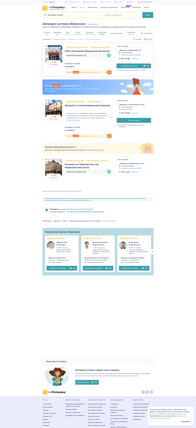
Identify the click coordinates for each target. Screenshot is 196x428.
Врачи (74, 7)
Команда (113, 407)
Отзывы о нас (47, 416)
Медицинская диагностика (142, 407)
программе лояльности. (130, 376)
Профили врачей (139, 413)
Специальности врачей (141, 404)
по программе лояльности (95, 150)
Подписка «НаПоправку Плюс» (118, 423)
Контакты (46, 425)
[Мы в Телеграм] (143, 392)
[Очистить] (101, 15)
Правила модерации (95, 422)
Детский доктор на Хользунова (97, 258)
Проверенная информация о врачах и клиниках (75, 405)
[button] (73, 15)
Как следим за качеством (119, 418)
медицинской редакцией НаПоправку (76, 209)
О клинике (114, 404)
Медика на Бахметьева (57, 258)
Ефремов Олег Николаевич (62, 243)
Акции (146, 7)
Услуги (82, 7)
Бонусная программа (72, 412)
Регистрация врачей (95, 410)
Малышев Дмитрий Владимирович (100, 243)
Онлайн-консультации (109, 7)
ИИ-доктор (125, 7)
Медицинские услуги (140, 410)
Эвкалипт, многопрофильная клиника (87, 105)
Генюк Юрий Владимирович (134, 243)
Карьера (46, 410)
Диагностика (93, 7)
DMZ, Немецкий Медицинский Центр (87, 51)
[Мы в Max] (151, 392)
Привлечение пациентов (97, 404)
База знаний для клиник (96, 425)
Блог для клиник (94, 416)
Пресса (45, 419)
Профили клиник (139, 416)
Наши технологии (116, 415)
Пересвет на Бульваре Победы (132, 258)
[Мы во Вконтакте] (147, 392)
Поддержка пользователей (74, 415)
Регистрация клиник (95, 407)
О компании (47, 404)
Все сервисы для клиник (96, 413)
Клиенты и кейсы (94, 419)
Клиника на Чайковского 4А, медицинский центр (82, 166)
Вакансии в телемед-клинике (117, 411)
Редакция (46, 422)
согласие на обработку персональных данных (167, 414)
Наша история (48, 407)
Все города (137, 419)
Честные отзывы (71, 409)
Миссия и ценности (49, 413)
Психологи (137, 7)
